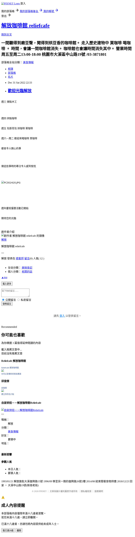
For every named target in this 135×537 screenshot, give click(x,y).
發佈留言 (7, 304)
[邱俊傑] (2, 391)
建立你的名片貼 (7, 394)
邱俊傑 (4, 388)
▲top (4, 277)
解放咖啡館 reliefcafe (25, 25)
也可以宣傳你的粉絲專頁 (11, 374)
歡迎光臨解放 (20, 91)
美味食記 (27, 267)
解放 (4, 239)
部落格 (12, 73)
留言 (27, 258)
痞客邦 (20, 258)
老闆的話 (27, 271)
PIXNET (43, 491)
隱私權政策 (86, 491)
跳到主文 (6, 34)
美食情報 (28, 62)
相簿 (10, 69)
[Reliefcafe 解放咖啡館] (2, 370)
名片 (10, 76)
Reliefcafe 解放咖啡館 (10, 368)
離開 (19, 530)
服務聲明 (98, 491)
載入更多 (7, 284)
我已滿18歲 (8, 530)
